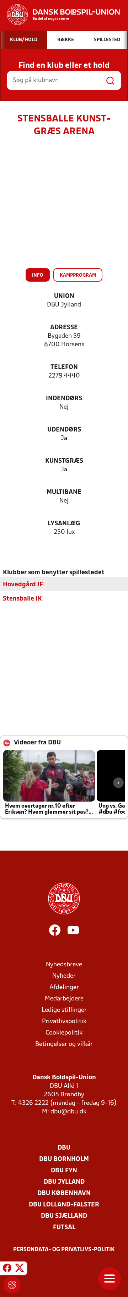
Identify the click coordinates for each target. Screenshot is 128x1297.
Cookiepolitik (64, 1033)
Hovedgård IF (23, 585)
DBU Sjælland (64, 1216)
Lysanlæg (64, 524)
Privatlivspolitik (64, 1022)
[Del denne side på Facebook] (7, 1269)
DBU (64, 1148)
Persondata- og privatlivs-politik (64, 1249)
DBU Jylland (64, 1182)
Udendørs (64, 430)
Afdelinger (64, 987)
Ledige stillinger (64, 1010)
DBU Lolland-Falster (64, 1205)
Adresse (64, 328)
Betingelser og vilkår (64, 1044)
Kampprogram (78, 275)
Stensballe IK (22, 599)
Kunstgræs (64, 461)
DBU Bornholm (64, 1159)
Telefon (64, 367)
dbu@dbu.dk (68, 1112)
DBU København (64, 1193)
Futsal (64, 1228)
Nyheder (64, 976)
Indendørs (64, 399)
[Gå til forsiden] (60, 14)
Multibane (64, 492)
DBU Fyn (64, 1171)
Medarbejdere (64, 999)
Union (64, 296)
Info (37, 275)
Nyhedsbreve (64, 965)
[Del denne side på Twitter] (19, 1269)
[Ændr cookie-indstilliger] (12, 1284)
